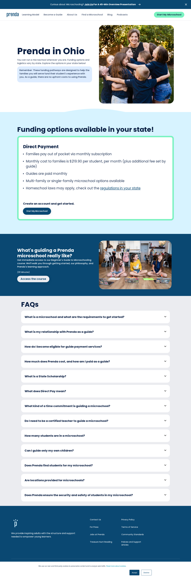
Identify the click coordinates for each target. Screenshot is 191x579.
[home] (13, 14)
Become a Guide (53, 14)
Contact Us (95, 519)
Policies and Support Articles (131, 543)
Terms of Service (129, 527)
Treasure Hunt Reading (101, 541)
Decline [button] (146, 572)
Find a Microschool (92, 14)
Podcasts (122, 14)
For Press (94, 527)
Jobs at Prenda (97, 534)
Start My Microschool (169, 14)
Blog (109, 14)
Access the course (33, 279)
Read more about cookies (116, 566)
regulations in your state (120, 188)
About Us (72, 14)
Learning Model (30, 14)
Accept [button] (134, 572)
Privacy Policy (128, 519)
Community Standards (132, 534)
